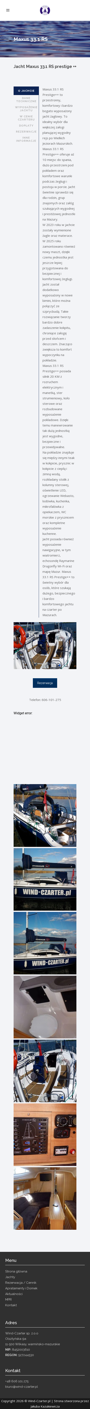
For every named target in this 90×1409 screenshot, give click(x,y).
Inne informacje (26, 139)
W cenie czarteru (26, 118)
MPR (8, 1300)
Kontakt (11, 1305)
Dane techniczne (26, 100)
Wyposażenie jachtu (26, 109)
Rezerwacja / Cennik (20, 1283)
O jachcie (26, 90)
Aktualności (14, 1294)
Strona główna (16, 1271)
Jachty (10, 1277)
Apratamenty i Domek (21, 1288)
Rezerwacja (45, 683)
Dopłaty (26, 125)
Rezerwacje (26, 131)
